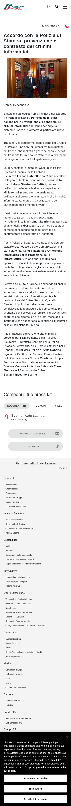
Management (11, 484)
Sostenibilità (10, 539)
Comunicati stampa (13, 670)
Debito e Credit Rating (15, 524)
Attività (8, 648)
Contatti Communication (15, 687)
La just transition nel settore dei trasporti (23, 564)
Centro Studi (11, 632)
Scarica (33, 446)
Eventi (8, 683)
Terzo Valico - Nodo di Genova (18, 599)
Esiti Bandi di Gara (13, 723)
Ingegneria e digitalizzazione (17, 577)
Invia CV (9, 705)
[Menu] (65, 6)
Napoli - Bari (10, 608)
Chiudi (61, 468)
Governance (11, 493)
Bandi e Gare (11, 712)
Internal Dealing (12, 533)
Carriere (8, 694)
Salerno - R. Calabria (14, 617)
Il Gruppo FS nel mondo (15, 506)
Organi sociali (11, 489)
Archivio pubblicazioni (14, 656)
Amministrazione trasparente (18, 718)
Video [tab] (58, 405)
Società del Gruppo (13, 497)
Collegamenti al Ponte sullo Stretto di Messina (25, 625)
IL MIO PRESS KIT (54, 26)
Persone (9, 550)
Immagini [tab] (40, 405)
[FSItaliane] (14, 7)
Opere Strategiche (14, 592)
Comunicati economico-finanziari (19, 528)
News (8, 678)
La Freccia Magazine (14, 674)
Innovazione (11, 570)
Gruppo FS (10, 478)
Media (7, 663)
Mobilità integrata (12, 586)
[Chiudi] (67, 737)
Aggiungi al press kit (33, 433)
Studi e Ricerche (12, 643)
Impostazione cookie (35, 778)
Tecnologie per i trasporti (16, 581)
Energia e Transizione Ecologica (19, 559)
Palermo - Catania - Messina (18, 603)
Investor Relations (14, 513)
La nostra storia (12, 502)
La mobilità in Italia (13, 639)
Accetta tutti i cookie (35, 799)
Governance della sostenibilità (18, 555)
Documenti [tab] (16, 405)
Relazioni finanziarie (14, 520)
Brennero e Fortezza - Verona (18, 612)
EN (48, 6)
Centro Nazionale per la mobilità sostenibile (24, 652)
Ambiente (9, 546)
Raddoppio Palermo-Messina (18, 621)
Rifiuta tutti (35, 788)
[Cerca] (57, 6)
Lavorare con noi (12, 701)
